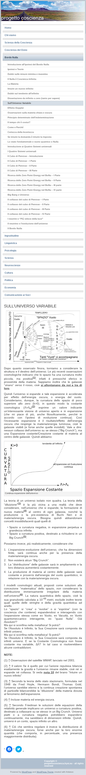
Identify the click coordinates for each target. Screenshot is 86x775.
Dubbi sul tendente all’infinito (23, 93)
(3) (19, 503)
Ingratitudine (12, 235)
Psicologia (10, 250)
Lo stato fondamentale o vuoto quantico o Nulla (33, 142)
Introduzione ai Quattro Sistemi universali (30, 146)
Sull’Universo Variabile (19, 103)
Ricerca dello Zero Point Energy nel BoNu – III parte (34, 185)
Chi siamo (10, 35)
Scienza (9, 258)
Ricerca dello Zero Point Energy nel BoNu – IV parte (35, 190)
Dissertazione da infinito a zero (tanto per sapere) (34, 98)
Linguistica (11, 243)
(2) (33, 406)
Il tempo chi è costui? (19, 122)
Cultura (9, 272)
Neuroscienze (12, 265)
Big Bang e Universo (18, 195)
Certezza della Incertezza (21, 132)
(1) (34, 377)
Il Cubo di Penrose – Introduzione (25, 156)
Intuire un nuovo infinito (20, 88)
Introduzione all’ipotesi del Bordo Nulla (28, 64)
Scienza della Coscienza (18, 42)
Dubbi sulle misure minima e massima (28, 74)
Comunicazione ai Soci (17, 295)
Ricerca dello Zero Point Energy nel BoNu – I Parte (34, 175)
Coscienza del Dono (16, 50)
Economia (10, 287)
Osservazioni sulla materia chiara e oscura (30, 112)
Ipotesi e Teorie (16, 69)
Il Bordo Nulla (15, 228)
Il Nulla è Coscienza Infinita (22, 79)
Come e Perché (15, 127)
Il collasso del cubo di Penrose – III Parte (29, 209)
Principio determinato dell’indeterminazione (31, 117)
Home (8, 27)
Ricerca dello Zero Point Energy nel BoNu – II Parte (34, 180)
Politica (9, 280)
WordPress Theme (45, 772)
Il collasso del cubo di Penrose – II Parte (28, 204)
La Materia (13, 84)
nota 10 (49, 672)
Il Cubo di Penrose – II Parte (22, 166)
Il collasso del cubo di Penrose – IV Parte (29, 214)
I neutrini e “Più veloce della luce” (25, 219)
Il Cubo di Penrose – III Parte (22, 170)
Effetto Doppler (16, 108)
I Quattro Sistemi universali (22, 151)
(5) (24, 536)
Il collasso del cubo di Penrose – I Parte (28, 199)
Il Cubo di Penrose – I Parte (22, 161)
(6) (21, 594)
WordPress (27, 772)
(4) (25, 510)
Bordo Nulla (11, 57)
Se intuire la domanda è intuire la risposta (29, 137)
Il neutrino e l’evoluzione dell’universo (28, 223)
